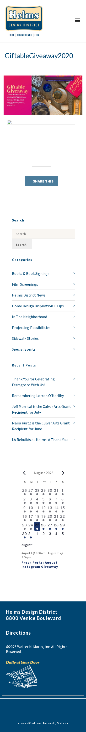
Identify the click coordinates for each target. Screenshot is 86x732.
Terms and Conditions (29, 723)
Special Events (24, 349)
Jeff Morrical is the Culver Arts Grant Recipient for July (41, 409)
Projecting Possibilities (31, 327)
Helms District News (28, 295)
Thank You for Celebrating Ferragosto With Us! (33, 382)
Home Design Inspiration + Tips (38, 305)
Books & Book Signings (30, 273)
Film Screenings (25, 284)
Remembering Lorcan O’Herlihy (38, 395)
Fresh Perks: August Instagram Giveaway (40, 564)
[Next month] (63, 473)
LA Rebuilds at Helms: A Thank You (40, 439)
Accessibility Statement (56, 723)
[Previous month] (24, 473)
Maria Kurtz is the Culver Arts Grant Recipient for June (41, 426)
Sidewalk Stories (25, 338)
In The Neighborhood (29, 316)
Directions (18, 633)
